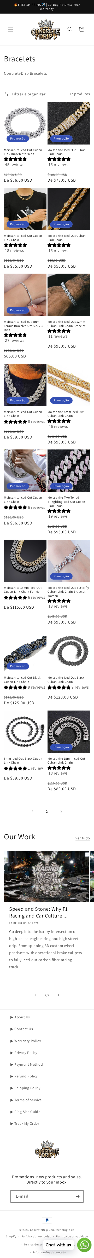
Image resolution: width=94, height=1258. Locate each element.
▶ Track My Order (24, 1123)
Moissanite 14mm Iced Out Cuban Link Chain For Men (23, 590)
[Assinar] (77, 1196)
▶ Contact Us (21, 1028)
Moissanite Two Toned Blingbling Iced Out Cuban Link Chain (66, 501)
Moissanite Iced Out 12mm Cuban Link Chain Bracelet (67, 324)
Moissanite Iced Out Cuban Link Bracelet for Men (23, 152)
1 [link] (33, 811)
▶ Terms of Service (26, 1100)
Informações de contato (49, 1252)
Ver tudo (82, 838)
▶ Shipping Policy (25, 1088)
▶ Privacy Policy (23, 1052)
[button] (10, 29)
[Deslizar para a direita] (58, 995)
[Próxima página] (61, 811)
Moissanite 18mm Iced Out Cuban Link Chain (66, 761)
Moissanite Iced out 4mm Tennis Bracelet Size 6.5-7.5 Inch (23, 326)
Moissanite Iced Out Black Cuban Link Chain (22, 680)
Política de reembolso (36, 1236)
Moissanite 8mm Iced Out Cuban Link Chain (66, 414)
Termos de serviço (36, 1244)
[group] (25, 163)
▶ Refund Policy (24, 1076)
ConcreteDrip (39, 1230)
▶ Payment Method (26, 1064)
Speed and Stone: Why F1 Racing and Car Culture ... (38, 912)
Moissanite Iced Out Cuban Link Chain (67, 152)
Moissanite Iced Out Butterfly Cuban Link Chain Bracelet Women (68, 592)
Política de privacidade (72, 1236)
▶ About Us (20, 1017)
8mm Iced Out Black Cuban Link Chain (23, 761)
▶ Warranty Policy (25, 1040)
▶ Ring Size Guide (25, 1111)
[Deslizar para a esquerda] (35, 995)
